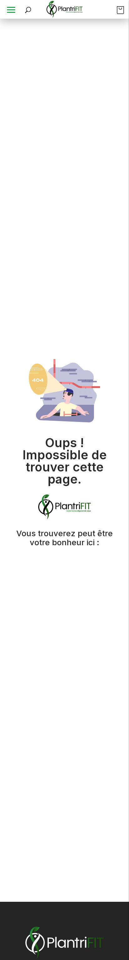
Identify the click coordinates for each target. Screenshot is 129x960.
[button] (12, 9)
